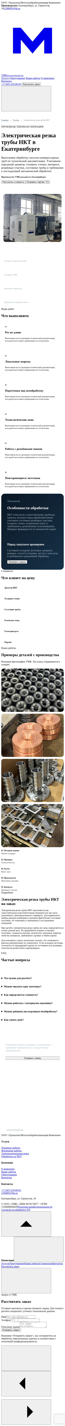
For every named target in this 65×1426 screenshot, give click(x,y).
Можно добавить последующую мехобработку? (30, 1011)
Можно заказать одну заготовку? (22, 986)
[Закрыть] (26, 1280)
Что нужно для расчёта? (18, 978)
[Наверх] (26, 1224)
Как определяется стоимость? (21, 994)
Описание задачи (10, 1327)
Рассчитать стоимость (13, 182)
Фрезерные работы (11, 1150)
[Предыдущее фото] (26, 1383)
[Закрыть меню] (39, 1249)
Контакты (6, 81)
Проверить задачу (17, 562)
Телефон (5, 1320)
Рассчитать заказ (31, 84)
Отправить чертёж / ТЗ (38, 182)
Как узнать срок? (14, 1019)
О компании (47, 78)
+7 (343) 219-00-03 (11, 84)
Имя (3, 1316)
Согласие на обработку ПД (15, 1209)
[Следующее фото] (26, 1412)
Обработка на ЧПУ (11, 1156)
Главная (5, 120)
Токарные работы (10, 1147)
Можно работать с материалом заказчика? (28, 1003)
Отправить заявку (32, 1058)
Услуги (5, 78)
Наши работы (33, 78)
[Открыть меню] (26, 98)
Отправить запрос (11, 1330)
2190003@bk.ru (12, 8)
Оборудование (17, 78)
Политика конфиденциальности (35, 1206)
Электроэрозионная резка (15, 1153)
